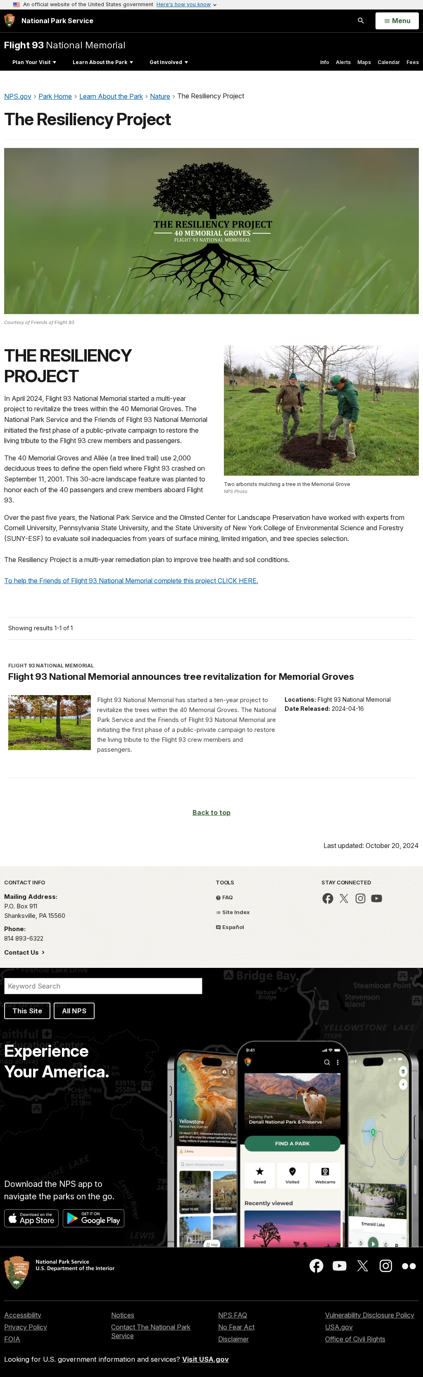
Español (232, 927)
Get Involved (166, 62)
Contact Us (22, 952)
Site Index (235, 912)
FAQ (227, 897)
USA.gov (339, 1327)
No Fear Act (236, 1327)
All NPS (74, 1011)
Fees (412, 62)
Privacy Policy (25, 1327)
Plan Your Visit (31, 62)
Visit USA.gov (205, 1359)
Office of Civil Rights (355, 1339)
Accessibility (22, 1315)
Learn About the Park (100, 62)
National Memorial (65, 44)
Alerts (343, 62)
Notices (122, 1315)
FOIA (12, 1339)
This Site (27, 1011)
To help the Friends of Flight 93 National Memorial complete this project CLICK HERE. (131, 581)
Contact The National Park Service (150, 1331)
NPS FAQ (232, 1315)
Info (324, 62)
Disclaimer (233, 1339)
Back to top (211, 812)
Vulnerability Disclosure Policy (369, 1315)
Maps (364, 62)
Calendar (389, 62)
